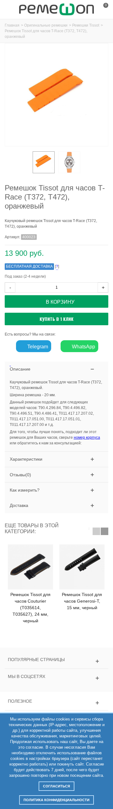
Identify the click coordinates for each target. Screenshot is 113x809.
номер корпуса (87, 437)
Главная (12, 25)
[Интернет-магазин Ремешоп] (56, 9)
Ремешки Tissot (85, 25)
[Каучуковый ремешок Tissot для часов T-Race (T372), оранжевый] (44, 162)
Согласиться (56, 786)
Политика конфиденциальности (56, 800)
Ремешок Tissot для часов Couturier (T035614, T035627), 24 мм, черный (30, 607)
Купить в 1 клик (56, 319)
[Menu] (12, 9)
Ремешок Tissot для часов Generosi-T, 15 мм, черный (82, 601)
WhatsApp (83, 346)
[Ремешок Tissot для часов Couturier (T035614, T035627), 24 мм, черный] (30, 566)
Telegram (37, 346)
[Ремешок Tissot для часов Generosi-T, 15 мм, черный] (82, 566)
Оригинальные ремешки (45, 25)
